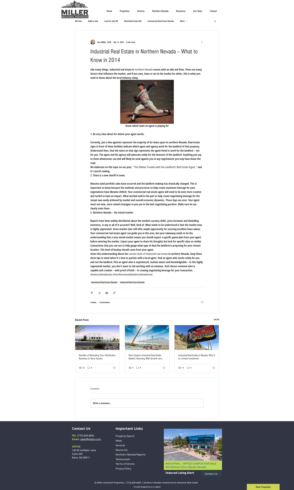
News (119, 440)
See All (216, 319)
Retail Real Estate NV (132, 21)
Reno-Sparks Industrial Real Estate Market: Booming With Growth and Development (145, 357)
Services (120, 445)
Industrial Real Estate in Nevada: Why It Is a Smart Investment (196, 357)
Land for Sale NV (111, 21)
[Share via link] (114, 292)
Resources (122, 450)
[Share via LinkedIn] (106, 292)
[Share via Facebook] (91, 292)
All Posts (78, 21)
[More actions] (202, 42)
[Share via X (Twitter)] (99, 292)
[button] (215, 21)
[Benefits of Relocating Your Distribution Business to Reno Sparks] (97, 337)
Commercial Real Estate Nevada (161, 21)
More (182, 21)
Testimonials (123, 459)
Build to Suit (93, 21)
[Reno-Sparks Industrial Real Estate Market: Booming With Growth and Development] (147, 337)
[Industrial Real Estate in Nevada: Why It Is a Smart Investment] (197, 337)
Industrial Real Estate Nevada (132, 282)
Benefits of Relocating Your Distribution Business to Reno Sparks (97, 357)
